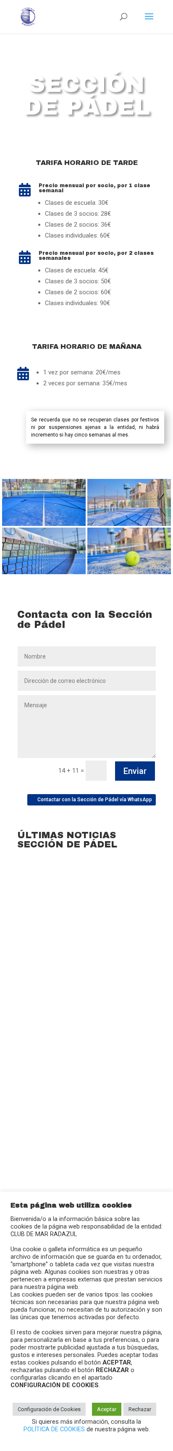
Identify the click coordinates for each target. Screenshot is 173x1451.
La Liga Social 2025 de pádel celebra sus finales (80, 1047)
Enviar (135, 771)
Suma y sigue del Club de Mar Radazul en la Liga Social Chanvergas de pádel (81, 1137)
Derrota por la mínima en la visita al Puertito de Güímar (78, 971)
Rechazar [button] (139, 1409)
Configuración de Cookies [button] (49, 1409)
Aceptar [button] (106, 1409)
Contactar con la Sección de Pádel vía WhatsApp (94, 800)
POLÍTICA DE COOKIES (55, 1429)
